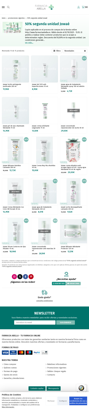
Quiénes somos (10, 368)
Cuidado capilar (37, 388)
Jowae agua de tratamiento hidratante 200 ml (42, 208)
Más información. (8, 407)
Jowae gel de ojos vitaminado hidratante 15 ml (13, 127)
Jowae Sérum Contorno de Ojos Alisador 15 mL (14, 248)
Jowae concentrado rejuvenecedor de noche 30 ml (72, 127)
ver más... (29, 43)
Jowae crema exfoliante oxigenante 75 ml (40, 127)
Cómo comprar (10, 364)
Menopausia (53, 388)
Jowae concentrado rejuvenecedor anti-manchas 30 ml (43, 249)
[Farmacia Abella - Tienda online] (44, 7)
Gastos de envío (10, 375)
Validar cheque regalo (56, 371)
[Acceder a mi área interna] (78, 7)
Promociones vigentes (56, 368)
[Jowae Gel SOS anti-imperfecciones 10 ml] (44, 69)
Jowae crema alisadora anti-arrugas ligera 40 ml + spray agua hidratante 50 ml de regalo (73, 167)
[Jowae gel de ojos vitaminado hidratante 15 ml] (15, 110)
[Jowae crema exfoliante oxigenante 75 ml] (44, 110)
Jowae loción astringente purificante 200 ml (12, 85)
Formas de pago (10, 371)
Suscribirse (65, 322)
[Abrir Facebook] (25, 276)
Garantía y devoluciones (14, 378)
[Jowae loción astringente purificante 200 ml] (15, 69)
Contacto (51, 375)
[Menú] (85, 385)
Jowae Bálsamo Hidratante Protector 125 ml (70, 248)
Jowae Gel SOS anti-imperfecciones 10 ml (40, 85)
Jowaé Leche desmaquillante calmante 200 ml (71, 208)
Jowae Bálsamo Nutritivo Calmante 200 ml (12, 167)
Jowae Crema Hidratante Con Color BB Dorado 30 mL (13, 208)
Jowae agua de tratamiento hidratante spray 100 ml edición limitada (72, 86)
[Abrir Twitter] (20, 276)
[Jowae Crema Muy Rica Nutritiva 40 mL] (44, 150)
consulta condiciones (44, 301)
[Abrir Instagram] (14, 276)
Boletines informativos (57, 364)
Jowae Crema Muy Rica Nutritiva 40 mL (43, 167)
